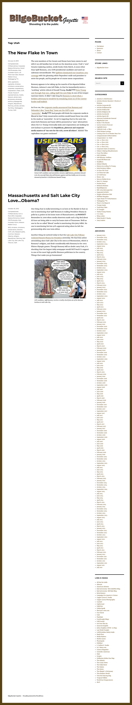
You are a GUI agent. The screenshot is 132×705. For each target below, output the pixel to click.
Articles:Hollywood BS (104, 107)
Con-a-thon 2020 (102, 144)
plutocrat (19, 99)
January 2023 (101, 287)
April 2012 (100, 548)
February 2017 (101, 426)
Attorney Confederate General (106, 118)
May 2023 (100, 279)
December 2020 (102, 326)
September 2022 (102, 296)
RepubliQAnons (102, 188)
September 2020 (102, 333)
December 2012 (102, 530)
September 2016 (102, 437)
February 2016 (101, 452)
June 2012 (100, 543)
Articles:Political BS (103, 110)
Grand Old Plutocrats (103, 160)
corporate (11, 88)
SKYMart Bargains (103, 196)
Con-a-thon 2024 (102, 147)
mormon (11, 234)
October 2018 (101, 383)
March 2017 (100, 424)
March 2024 (101, 257)
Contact (99, 53)
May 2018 (100, 394)
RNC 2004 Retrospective (104, 190)
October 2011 (101, 561)
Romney (11, 106)
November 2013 (102, 511)
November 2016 (102, 433)
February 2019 (101, 374)
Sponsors (100, 48)
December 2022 (102, 289)
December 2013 (102, 509)
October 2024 (101, 242)
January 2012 (101, 554)
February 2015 (101, 478)
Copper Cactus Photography (106, 600)
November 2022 (102, 292)
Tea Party (11, 108)
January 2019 (101, 376)
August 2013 (101, 517)
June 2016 (100, 444)
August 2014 (101, 491)
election (19, 229)
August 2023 (101, 272)
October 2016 (101, 435)
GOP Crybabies (101, 155)
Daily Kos (100, 606)
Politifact (100, 643)
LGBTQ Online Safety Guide (105, 632)
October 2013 (101, 513)
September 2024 (102, 244)
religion (10, 103)
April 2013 (100, 524)
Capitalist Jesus (102, 127)
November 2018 (102, 381)
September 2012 (102, 537)
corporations (19, 88)
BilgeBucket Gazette (14, 696)
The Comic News (102, 663)
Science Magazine (102, 650)
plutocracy (11, 99)
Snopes (99, 656)
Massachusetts (20, 232)
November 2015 (102, 459)
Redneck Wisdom (102, 186)
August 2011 (101, 565)
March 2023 (101, 283)
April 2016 (100, 448)
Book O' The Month (103, 123)
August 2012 (101, 539)
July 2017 (100, 415)
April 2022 (100, 307)
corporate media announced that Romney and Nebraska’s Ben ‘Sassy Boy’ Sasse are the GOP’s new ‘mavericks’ (56, 110)
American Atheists (103, 587)
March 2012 (100, 550)
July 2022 (100, 300)
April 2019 (100, 370)
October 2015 (101, 461)
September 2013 (102, 515)
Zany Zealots (101, 220)
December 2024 (102, 237)
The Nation (100, 667)
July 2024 (100, 248)
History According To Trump (106, 166)
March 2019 (101, 372)
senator (21, 106)
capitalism (15, 82)
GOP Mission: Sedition (104, 157)
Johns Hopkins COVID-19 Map (107, 628)
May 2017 (100, 420)
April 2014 (100, 500)
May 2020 (100, 342)
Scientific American (103, 652)
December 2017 (102, 405)
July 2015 (100, 467)
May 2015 (100, 472)
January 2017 (101, 428)
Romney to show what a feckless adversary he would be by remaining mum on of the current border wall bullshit (59, 99)
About (99, 50)
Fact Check (100, 613)
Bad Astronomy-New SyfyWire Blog (108, 589)
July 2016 (100, 441)
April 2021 (100, 318)
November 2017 (102, 407)
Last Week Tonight (103, 630)
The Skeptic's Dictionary (105, 671)
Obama (10, 236)
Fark (98, 615)
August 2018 (101, 387)
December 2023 (102, 263)
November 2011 (102, 559)
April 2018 (100, 396)
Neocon (10, 97)
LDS (13, 232)
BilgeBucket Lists (102, 120)
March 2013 (100, 526)
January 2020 (101, 350)
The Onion (100, 669)
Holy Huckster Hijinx (104, 168)
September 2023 (102, 270)
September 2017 (102, 411)
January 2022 (101, 311)
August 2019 (101, 361)
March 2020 (101, 346)
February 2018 (101, 400)
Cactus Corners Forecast (105, 125)
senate (16, 106)
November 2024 (102, 240)
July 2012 (100, 541)
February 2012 (101, 552)
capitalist (11, 84)
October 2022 (101, 294)
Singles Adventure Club (104, 194)
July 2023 (100, 274)
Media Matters (101, 636)
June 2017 (100, 418)
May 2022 (100, 305)
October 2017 (101, 409)
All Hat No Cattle (102, 582)
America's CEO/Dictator (104, 99)
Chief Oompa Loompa (104, 131)
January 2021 (101, 324)
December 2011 (102, 556)
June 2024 (100, 250)
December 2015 (102, 457)
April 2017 (100, 422)
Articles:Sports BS (103, 116)
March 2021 (100, 320)
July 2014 (100, 494)
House (10, 93)
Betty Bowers (101, 593)
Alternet (99, 584)
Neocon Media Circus (104, 179)
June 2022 (100, 303)
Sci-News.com (101, 647)
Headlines (100, 162)
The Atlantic (101, 660)
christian (18, 84)
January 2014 (101, 507)
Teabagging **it (13, 79)
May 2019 (100, 368)
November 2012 (102, 533)
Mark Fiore (100, 634)
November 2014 (102, 485)
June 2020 (100, 339)
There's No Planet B (103, 203)
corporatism (12, 90)
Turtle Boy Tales (102, 207)
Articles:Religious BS (103, 112)
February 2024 (101, 259)
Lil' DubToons (101, 175)
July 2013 (100, 520)
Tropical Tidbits (102, 678)
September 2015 (102, 463)
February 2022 (101, 309)
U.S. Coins (100, 214)
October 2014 (101, 487)
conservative (19, 86)
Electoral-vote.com (103, 610)
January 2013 (101, 528)
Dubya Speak (101, 608)
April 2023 (100, 281)
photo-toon (17, 97)
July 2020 (100, 337)
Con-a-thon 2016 (102, 142)
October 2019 (101, 357)
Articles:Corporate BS (104, 105)
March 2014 (100, 502)
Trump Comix (101, 205)
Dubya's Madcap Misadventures (107, 151)
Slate (98, 654)
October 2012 (101, 535)
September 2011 (102, 563)
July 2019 (100, 363)
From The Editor (102, 153)
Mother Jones (101, 639)
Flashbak (100, 617)
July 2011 (99, 567)
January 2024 (101, 261)
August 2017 (101, 413)
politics (10, 101)
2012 (9, 82)
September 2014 (102, 489)
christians (11, 86)
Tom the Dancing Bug (104, 676)
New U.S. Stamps (102, 181)
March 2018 (100, 398)
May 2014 (100, 498)
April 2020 (100, 344)
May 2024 (100, 253)
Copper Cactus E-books (104, 597)
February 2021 (101, 322)
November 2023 (102, 266)
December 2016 (102, 431)
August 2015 (101, 465)
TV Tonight (100, 209)
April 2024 (100, 255)
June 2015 (100, 470)
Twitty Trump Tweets (104, 212)
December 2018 (102, 378)
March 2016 (101, 450)
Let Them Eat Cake (103, 173)
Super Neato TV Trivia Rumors (107, 199)
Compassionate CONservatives (107, 136)
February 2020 (101, 348)
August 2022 (101, 298)
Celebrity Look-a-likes (104, 129)
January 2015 (101, 481)
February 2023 (101, 285)
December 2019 (102, 352)
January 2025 (101, 235)
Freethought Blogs (103, 619)
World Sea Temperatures (105, 680)
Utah (14, 110)
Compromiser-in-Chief (104, 138)
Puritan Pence (101, 183)
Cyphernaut (100, 604)
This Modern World (103, 673)
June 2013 (100, 522)
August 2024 (101, 246)
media (21, 95)
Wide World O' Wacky (104, 218)
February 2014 (101, 504)
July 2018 (100, 389)
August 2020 (101, 335)
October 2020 (101, 331)
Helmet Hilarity (102, 164)
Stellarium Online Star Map (105, 658)
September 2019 (102, 359)
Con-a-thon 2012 (102, 140)
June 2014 (100, 496)
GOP (22, 90)
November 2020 (102, 329)
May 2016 (100, 446)
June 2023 (100, 276)
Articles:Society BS (103, 114)
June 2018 (100, 392)
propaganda (17, 101)
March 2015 (100, 476)
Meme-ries (100, 177)
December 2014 (102, 483)
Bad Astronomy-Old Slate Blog (107, 591)
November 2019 (102, 355)
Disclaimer (100, 46)
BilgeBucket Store (102, 68)
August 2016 (101, 439)
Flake (18, 90)
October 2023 (101, 268)
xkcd (98, 682)
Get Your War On (102, 623)
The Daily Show (102, 665)
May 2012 (100, 546)
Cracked (99, 602)
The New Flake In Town (33, 52)
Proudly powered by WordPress (33, 696)
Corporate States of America (106, 149)
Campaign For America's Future (107, 595)
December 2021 (102, 313)
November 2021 (102, 316)
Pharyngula (100, 641)
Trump (10, 110)
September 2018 (102, 385)
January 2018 (101, 402)
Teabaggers (18, 108)
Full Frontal (100, 621)
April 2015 (100, 474)
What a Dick (101, 216)
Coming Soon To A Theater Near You (109, 133)
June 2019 (100, 365)
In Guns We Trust (102, 170)
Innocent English (102, 626)
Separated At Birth (103, 192)
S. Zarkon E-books (103, 645)
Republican (18, 103)
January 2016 (101, 454)
